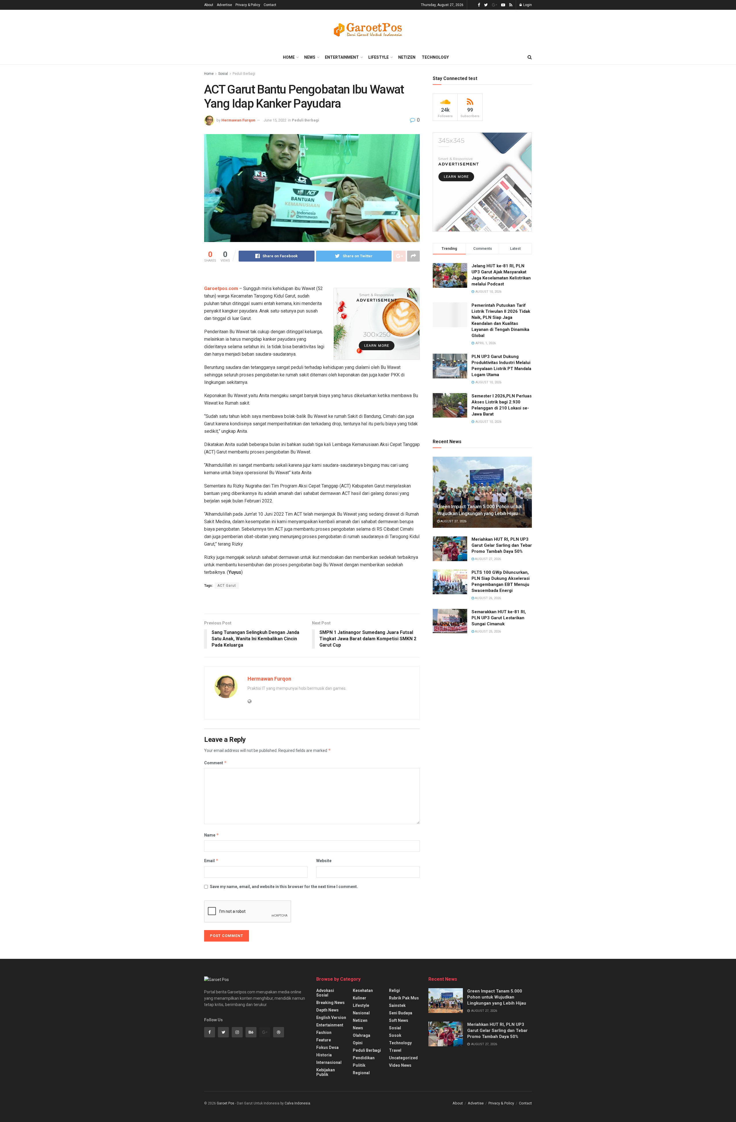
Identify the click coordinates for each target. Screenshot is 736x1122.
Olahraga (361, 1035)
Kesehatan (363, 990)
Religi (394, 990)
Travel (395, 1050)
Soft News (398, 1020)
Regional (361, 1072)
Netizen (406, 57)
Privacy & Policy (247, 5)
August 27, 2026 (453, 521)
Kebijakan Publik (325, 1072)
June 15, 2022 (275, 120)
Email (211, 860)
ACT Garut (226, 586)
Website (323, 860)
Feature (323, 1040)
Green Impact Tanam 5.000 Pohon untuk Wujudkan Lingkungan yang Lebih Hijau (496, 997)
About (208, 5)
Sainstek (397, 1005)
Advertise (224, 5)
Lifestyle (378, 57)
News (309, 57)
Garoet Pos (225, 1103)
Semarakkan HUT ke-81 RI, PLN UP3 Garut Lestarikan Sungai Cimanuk (498, 617)
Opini (358, 1043)
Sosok (395, 1035)
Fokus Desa (327, 1047)
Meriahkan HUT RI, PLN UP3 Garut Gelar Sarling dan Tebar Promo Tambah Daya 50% (501, 545)
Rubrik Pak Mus (404, 998)
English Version (331, 1017)
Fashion (323, 1032)
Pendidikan (364, 1058)
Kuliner (359, 998)
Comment (215, 762)
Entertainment (342, 57)
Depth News (327, 1010)
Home (289, 57)
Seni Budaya (400, 1013)
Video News (400, 1065)
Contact (270, 5)
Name (211, 835)
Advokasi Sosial (325, 992)
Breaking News (330, 1002)
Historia (324, 1055)
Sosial (223, 74)
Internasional (329, 1062)
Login (527, 5)
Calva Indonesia (297, 1103)
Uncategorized (403, 1058)
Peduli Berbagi (244, 74)
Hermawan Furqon (238, 120)
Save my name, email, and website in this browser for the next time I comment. (284, 886)
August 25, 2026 (487, 631)
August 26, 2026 (487, 598)
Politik (359, 1065)
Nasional (361, 1013)
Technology (435, 57)
